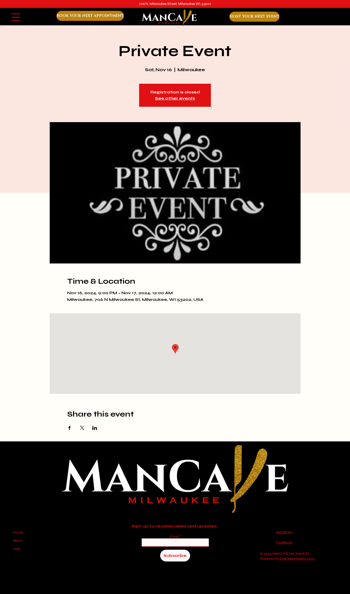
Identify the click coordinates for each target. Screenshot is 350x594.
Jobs (16, 549)
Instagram (284, 532)
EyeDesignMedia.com (297, 558)
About (17, 540)
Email (174, 536)
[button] (15, 17)
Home (18, 532)
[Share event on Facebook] (69, 428)
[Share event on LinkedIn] (94, 428)
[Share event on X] (82, 428)
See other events (175, 98)
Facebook (284, 542)
